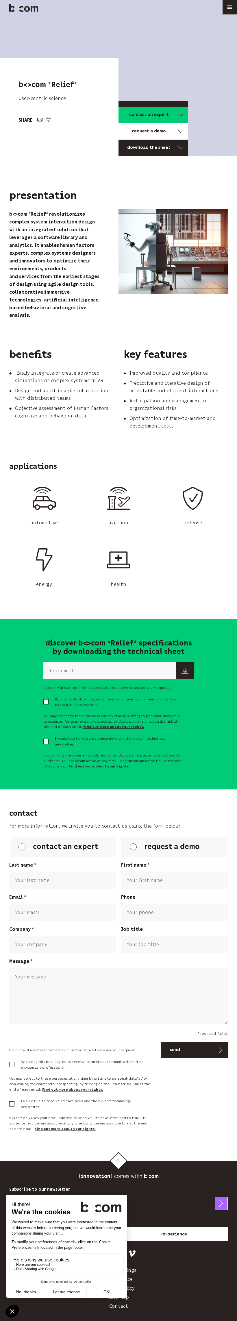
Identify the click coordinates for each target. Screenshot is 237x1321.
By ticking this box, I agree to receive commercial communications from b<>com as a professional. (116, 702)
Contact (118, 1306)
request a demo (149, 131)
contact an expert (149, 115)
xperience (173, 1234)
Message (19, 961)
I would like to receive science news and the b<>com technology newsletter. (110, 741)
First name (133, 865)
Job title (132, 929)
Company (20, 929)
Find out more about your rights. (113, 726)
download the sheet (149, 148)
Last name (21, 865)
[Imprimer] (48, 119)
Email (16, 897)
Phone (128, 897)
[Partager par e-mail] (39, 119)
